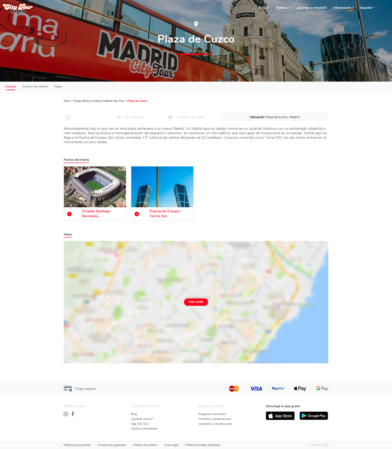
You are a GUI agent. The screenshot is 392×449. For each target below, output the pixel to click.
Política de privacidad (77, 445)
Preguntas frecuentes (212, 414)
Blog (134, 414)
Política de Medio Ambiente (202, 445)
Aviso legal (171, 445)
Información (342, 8)
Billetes (281, 8)
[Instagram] (66, 414)
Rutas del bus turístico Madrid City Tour (99, 101)
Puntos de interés (35, 86)
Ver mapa (196, 302)
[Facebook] (72, 414)
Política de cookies (145, 445)
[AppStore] (280, 415)
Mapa (58, 86)
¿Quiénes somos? (142, 419)
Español (366, 8)
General (10, 86)
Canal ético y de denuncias (215, 424)
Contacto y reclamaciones (214, 419)
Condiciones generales (112, 445)
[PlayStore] (314, 415)
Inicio (67, 101)
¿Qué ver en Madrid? (311, 8)
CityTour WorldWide (144, 429)
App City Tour (140, 424)
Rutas (262, 8)
